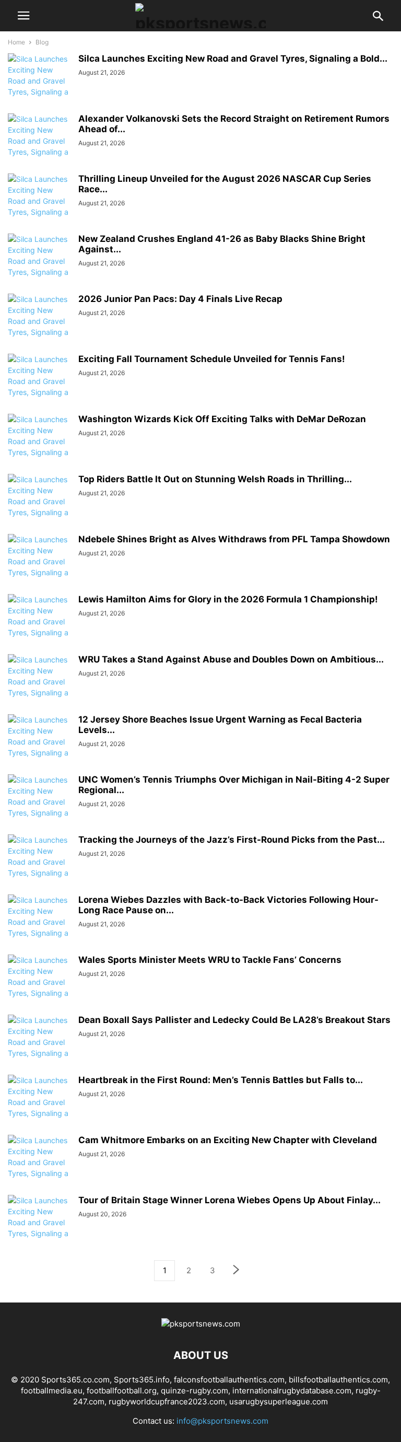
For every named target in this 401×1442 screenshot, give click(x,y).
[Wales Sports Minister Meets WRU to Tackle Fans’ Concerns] (39, 987)
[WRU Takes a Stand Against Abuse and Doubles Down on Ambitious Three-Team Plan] (39, 687)
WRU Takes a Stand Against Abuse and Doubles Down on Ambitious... (231, 659)
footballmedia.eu (51, 1391)
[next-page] (236, 1271)
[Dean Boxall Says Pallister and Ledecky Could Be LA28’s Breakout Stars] (39, 1047)
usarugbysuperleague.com (278, 1401)
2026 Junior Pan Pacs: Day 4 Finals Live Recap (180, 299)
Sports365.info (142, 1380)
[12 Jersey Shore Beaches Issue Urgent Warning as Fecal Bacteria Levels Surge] (39, 747)
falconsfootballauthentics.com (229, 1380)
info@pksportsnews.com (222, 1421)
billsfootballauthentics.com (338, 1380)
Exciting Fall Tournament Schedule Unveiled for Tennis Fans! (211, 359)
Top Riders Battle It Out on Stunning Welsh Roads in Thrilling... (215, 479)
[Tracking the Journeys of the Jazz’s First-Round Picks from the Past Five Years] (39, 867)
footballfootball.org (122, 1391)
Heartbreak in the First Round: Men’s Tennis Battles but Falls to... (220, 1080)
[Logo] (200, 1324)
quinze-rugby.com (194, 1391)
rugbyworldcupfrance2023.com (167, 1401)
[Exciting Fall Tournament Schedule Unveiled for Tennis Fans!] (39, 387)
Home (16, 42)
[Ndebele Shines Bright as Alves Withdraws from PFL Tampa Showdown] (39, 567)
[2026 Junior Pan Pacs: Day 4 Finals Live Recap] (39, 326)
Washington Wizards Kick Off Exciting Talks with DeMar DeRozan (222, 419)
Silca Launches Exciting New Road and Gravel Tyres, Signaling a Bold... (232, 58)
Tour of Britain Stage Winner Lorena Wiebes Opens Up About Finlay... (229, 1200)
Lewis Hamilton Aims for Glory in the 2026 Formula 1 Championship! (228, 599)
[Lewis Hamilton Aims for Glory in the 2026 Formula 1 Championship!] (39, 627)
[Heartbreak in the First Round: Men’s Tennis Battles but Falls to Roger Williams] (39, 1108)
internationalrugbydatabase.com (291, 1391)
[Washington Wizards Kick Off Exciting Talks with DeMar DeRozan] (39, 447)
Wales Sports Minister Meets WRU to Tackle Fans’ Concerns (209, 960)
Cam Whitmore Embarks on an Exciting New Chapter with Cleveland (227, 1140)
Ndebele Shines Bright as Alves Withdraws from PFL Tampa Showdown (234, 539)
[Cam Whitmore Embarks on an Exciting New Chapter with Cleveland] (39, 1168)
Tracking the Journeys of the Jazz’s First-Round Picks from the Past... (231, 839)
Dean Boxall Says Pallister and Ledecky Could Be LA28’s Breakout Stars (234, 1020)
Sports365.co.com (75, 1380)
